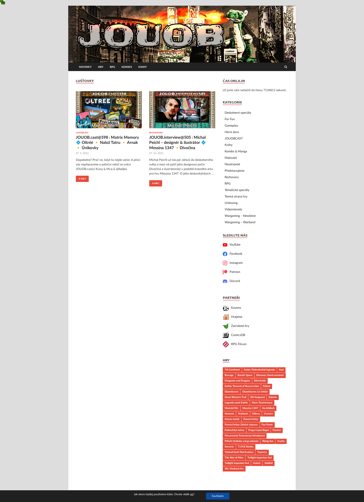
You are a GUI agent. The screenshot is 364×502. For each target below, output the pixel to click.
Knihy (142, 66)
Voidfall (268, 463)
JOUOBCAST (82, 133)
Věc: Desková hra (234, 468)
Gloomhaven (231, 391)
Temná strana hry (236, 196)
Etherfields (260, 380)
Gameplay (231, 125)
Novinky (85, 66)
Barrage (229, 375)
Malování (231, 157)
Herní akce (232, 132)
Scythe (281, 441)
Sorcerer (229, 446)
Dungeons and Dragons (237, 380)
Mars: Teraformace (262, 402)
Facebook (234, 253)
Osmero (268, 413)
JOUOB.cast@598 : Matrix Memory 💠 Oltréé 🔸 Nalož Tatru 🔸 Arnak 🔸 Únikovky (107, 142)
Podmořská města (234, 430)
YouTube (233, 244)
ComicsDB (237, 335)
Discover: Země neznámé (270, 375)
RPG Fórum (237, 344)
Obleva (256, 413)
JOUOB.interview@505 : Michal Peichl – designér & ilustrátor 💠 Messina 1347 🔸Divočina (177, 142)
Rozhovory (156, 133)
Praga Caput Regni (258, 430)
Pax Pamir (267, 424)
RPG (112, 66)
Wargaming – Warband (240, 222)
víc (191, 494)
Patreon (233, 271)
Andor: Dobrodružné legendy (259, 369)
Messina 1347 (250, 408)
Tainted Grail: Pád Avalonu (239, 452)
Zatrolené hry (239, 325)
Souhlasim (218, 496)
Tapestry (262, 452)
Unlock (256, 463)
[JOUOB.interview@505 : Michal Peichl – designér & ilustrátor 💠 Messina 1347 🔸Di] (182, 111)
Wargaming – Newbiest (240, 215)
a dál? (81, 178)
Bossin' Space (245, 375)
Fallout (266, 386)
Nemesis (229, 413)
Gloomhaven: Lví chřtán (255, 391)
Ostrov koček (232, 419)
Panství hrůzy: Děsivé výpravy (241, 424)
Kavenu (235, 307)
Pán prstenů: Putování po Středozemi (245, 435)
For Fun (230, 119)
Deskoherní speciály (238, 112)
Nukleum (243, 413)
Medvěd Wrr (231, 408)
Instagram (235, 262)
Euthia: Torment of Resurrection (242, 386)
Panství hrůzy (250, 419)
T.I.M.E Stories (245, 446)
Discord (233, 281)
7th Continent (232, 369)
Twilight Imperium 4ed (237, 463)
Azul (281, 369)
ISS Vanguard (257, 397)
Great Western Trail (235, 397)
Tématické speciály (237, 190)
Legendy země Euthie (236, 402)
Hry (100, 66)
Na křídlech (268, 408)
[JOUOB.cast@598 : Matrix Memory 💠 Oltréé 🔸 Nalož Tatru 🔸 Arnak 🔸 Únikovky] (109, 111)
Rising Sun (267, 441)
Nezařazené (232, 164)
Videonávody (233, 209)
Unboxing (231, 202)
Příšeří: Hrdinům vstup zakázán (241, 441)
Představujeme (234, 170)
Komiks (127, 66)
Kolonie (273, 397)
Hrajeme (235, 316)
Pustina (277, 430)
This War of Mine (234, 457)
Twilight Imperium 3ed (259, 457)
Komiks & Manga (236, 151)
